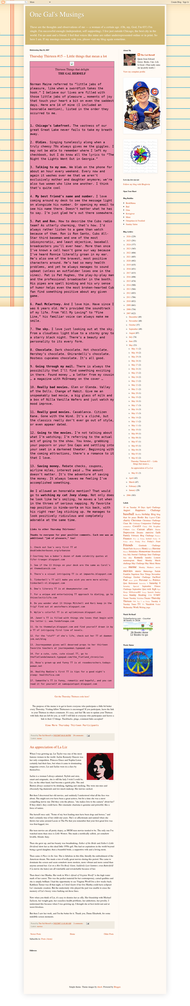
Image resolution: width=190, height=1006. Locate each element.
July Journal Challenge (137, 554)
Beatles (138, 514)
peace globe (133, 580)
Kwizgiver (130, 213)
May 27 (135, 364)
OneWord (156, 577)
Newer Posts (35, 934)
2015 (128, 281)
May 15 (135, 413)
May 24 (135, 377)
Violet (157, 604)
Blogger (117, 986)
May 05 (135, 445)
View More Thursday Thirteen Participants (72, 725)
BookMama (131, 203)
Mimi (128, 217)
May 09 (135, 433)
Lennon (157, 557)
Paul (125, 580)
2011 (128, 297)
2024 (128, 244)
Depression (128, 532)
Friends (128, 545)
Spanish (150, 592)
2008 (128, 309)
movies (40, 926)
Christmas (136, 520)
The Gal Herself (148, 54)
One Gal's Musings (57, 14)
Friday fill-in (128, 541)
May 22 (135, 385)
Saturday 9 (154, 583)
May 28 (135, 360)
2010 (128, 301)
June (131, 341)
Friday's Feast (153, 541)
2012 (128, 293)
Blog (153, 514)
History (125, 551)
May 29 (135, 356)
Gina (128, 210)
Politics (156, 580)
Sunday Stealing (137, 595)
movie (158, 567)
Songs (144, 592)
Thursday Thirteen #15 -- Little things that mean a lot (68, 56)
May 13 (135, 421)
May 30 (135, 352)
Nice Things (145, 574)
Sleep (125, 592)
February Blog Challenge (142, 535)
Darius (157, 529)
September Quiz (139, 589)
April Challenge (153, 507)
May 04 (135, 449)
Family (126, 535)
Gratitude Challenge (149, 545)
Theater (147, 598)
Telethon (140, 598)
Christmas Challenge (151, 520)
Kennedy (138, 557)
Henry (145, 548)
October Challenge (141, 577)
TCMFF (156, 595)
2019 (128, 264)
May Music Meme (152, 563)
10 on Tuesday (130, 507)
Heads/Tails (128, 548)
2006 (128, 495)
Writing (142, 607)
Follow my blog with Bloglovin (136, 184)
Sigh (154, 589)
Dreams (140, 532)
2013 (128, 289)
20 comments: (78, 735)
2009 (128, 305)
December (133, 316)
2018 (128, 268)
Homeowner (145, 551)
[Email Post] (88, 735)
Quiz (125, 583)
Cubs (133, 529)
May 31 (135, 348)
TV (139, 604)
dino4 (99, 986)
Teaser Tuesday (129, 598)
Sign (158, 589)
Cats (158, 517)
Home (72, 934)
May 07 (135, 441)
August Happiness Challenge (141, 510)
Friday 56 (156, 539)
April (131, 478)
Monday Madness (146, 567)
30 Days (141, 507)
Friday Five (140, 541)
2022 (128, 252)
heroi (150, 549)
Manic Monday (144, 560)
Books (140, 517)
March (132, 482)
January (132, 490)
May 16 (135, 409)
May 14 (135, 417)
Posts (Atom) (46, 938)
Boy (146, 517)
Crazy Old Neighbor (151, 526)
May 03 (135, 453)
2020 (128, 260)
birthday (146, 514)
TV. (143, 604)
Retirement (133, 583)
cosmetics (127, 526)
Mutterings (147, 571)
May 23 (135, 381)
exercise (149, 532)
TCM (150, 595)
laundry (148, 557)
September (133, 329)
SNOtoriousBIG (135, 592)
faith (158, 532)
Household (155, 551)
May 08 (135, 437)
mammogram (128, 560)
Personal (143, 580)
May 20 (135, 393)
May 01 (135, 473)
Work (136, 607)
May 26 (135, 368)
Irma (125, 554)
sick (149, 589)
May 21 (135, 389)
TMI (134, 601)
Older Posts (109, 934)
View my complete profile (134, 71)
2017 (128, 272)
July (131, 337)
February (133, 486)
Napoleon (135, 574)
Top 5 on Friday (143, 601)
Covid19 (137, 526)
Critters (126, 529)
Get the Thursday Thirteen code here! (72, 696)
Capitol (152, 517)
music (138, 571)
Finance (157, 535)
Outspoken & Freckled (135, 220)
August (132, 333)
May (131, 345)
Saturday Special (131, 586)
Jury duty (127, 557)
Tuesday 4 (155, 601)
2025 (128, 240)
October (132, 324)
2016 (128, 276)
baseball (128, 514)
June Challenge (154, 554)
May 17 (135, 405)
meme (39, 738)
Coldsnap (136, 523)
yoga (148, 607)
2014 (128, 285)
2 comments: (78, 923)
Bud (127, 206)
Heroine (156, 548)
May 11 (135, 425)
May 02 (135, 457)
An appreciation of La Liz (48, 747)
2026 (128, 236)
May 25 (135, 372)
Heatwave (137, 548)
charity (126, 520)
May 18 (135, 401)
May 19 (135, 397)
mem (125, 567)
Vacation (150, 604)
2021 (128, 256)
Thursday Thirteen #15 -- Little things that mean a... (144, 462)
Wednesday (128, 607)
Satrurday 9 (143, 583)
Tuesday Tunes (129, 604)
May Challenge (138, 563)
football (149, 538)
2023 (128, 248)
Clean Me (127, 523)
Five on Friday (139, 539)
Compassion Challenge (150, 523)
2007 (128, 313)
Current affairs (145, 529)
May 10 (135, 429)
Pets (150, 580)
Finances (127, 538)
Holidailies (133, 551)
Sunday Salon (131, 224)
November (133, 320)
